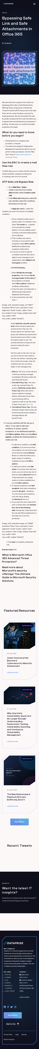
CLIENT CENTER (10, 991)
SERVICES (8, 974)
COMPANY (8, 977)
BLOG (6, 980)
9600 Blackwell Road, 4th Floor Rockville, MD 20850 (27, 988)
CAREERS (8, 983)
